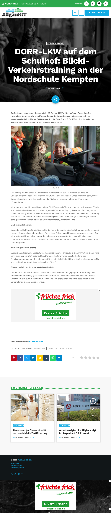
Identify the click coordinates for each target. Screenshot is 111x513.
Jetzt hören (97, 12)
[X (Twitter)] (86, 3)
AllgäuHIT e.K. (25, 460)
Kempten (53, 349)
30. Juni (15, 349)
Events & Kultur (55, 43)
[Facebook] (105, 3)
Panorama (18, 425)
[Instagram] (99, 3)
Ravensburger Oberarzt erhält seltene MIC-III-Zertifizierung (30, 432)
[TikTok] (93, 3)
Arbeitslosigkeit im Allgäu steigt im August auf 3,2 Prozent (77, 432)
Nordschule (66, 349)
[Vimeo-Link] (14, 12)
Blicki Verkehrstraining (33, 349)
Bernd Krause (36, 342)
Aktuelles (64, 425)
